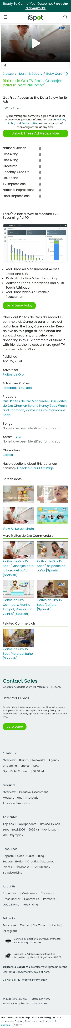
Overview (9, 760)
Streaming (10, 766)
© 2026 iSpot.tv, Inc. (15, 998)
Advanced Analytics (16, 803)
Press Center (12, 899)
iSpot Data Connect (16, 771)
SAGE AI (38, 771)
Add (18, 437)
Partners (49, 899)
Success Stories (13, 861)
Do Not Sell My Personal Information (25, 979)
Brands (24, 760)
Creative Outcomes (40, 861)
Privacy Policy (48, 710)
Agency (54, 760)
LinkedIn (54, 925)
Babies (8, 455)
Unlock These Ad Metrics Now (36, 133)
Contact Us (31, 899)
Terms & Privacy (40, 998)
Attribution (33, 798)
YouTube (25, 388)
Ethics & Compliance (16, 1003)
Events (7, 867)
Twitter (25, 925)
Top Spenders (26, 824)
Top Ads (8, 824)
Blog (41, 856)
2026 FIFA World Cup (43, 830)
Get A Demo (15, 727)
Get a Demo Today (19, 305)
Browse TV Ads (50, 824)
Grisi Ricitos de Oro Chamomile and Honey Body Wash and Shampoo (35, 405)
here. (47, 972)
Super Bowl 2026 (14, 830)
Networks (38, 760)
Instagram (10, 931)
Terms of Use (30, 123)
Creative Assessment (33, 792)
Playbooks (22, 867)
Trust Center (40, 1003)
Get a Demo (11, 905)
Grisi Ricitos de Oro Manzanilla (25, 401)
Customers (29, 893)
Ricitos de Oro (13, 374)
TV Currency (41, 867)
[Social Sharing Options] (5, 65)
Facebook (10, 388)
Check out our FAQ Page (35, 468)
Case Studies (25, 856)
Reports (8, 856)
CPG (36, 766)
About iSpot (11, 893)
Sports (25, 766)
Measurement (12, 798)
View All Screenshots (18, 529)
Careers (46, 893)
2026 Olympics (13, 835)
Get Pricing (30, 905)
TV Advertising (12, 873)
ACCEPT (18, 1025)
